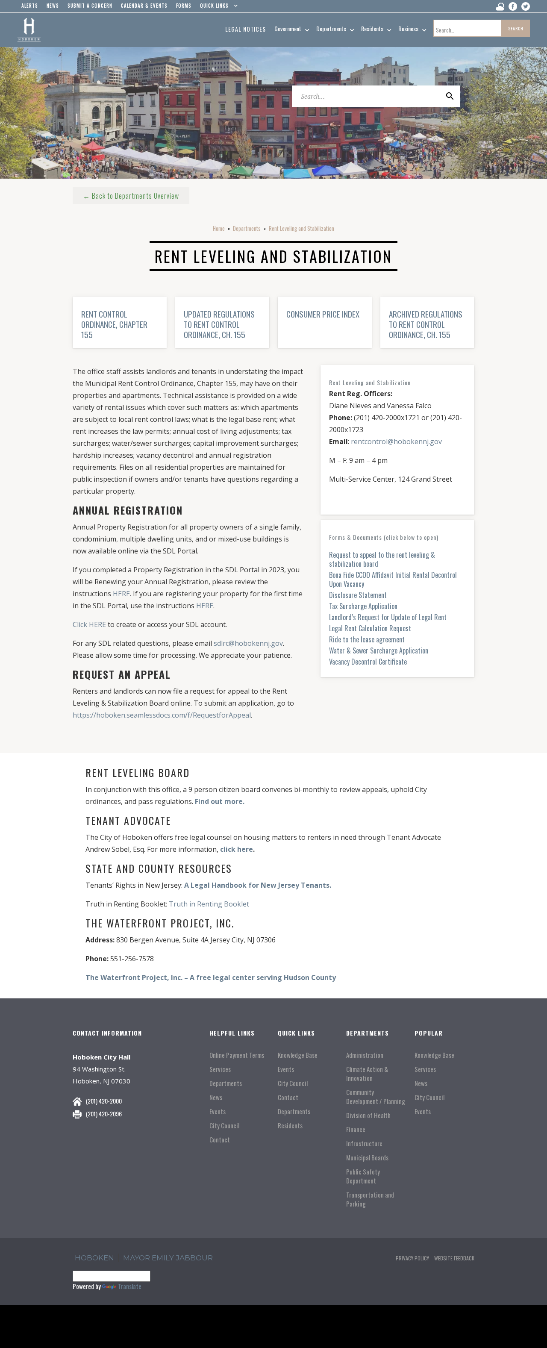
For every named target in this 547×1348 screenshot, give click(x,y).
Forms (183, 5)
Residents (290, 1125)
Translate (129, 1286)
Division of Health (368, 1115)
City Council (224, 1125)
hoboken (94, 1258)
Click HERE (89, 624)
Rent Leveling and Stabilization (301, 228)
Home (219, 228)
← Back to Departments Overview (131, 196)
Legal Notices (245, 28)
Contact (219, 1139)
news (53, 5)
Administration (364, 1055)
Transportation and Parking (370, 1199)
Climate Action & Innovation (367, 1074)
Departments (247, 228)
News (215, 1097)
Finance (355, 1129)
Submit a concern (90, 5)
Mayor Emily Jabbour (168, 1258)
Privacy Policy (412, 1258)
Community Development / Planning (375, 1097)
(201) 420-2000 (104, 1100)
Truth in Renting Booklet (209, 904)
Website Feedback (454, 1258)
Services (220, 1069)
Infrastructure (364, 1143)
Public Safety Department (363, 1176)
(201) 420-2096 (104, 1113)
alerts (29, 5)
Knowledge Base (298, 1055)
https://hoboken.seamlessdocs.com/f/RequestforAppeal (162, 715)
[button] (217, 7)
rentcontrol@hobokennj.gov (396, 441)
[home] (29, 30)
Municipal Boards (367, 1157)
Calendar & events (144, 5)
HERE (121, 593)
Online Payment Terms (236, 1055)
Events (217, 1111)
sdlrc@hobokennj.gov (248, 643)
